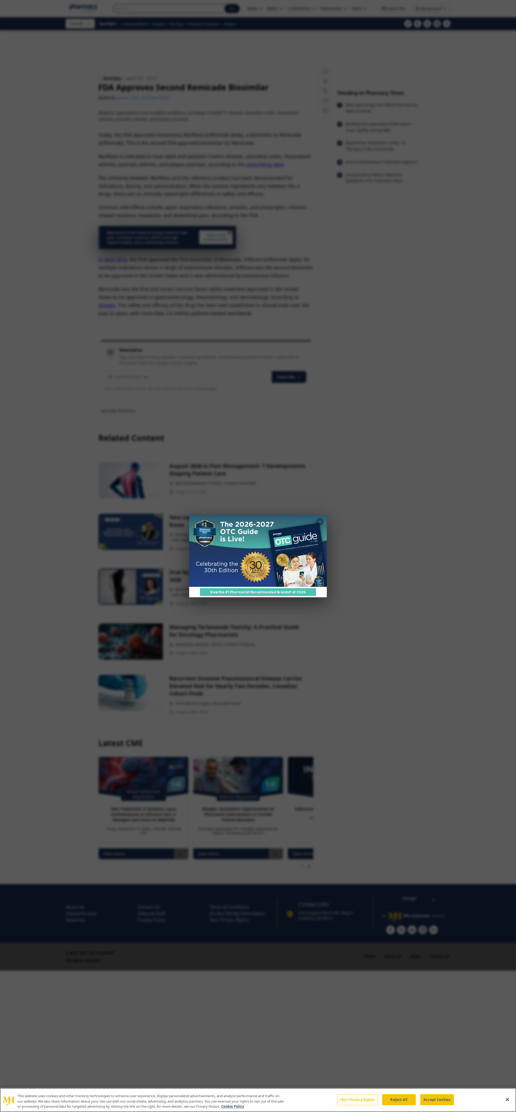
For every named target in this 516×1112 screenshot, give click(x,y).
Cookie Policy (232, 1106)
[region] (258, 1100)
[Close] (507, 1099)
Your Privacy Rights (357, 1099)
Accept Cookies (437, 1099)
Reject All (398, 1099)
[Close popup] (320, 521)
